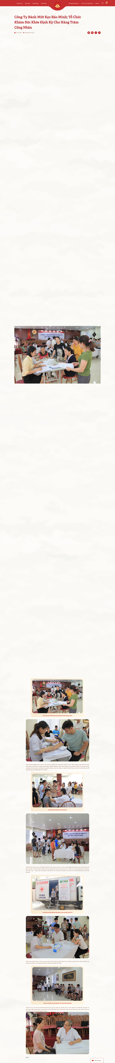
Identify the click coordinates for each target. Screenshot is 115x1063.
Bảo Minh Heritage (74, 3)
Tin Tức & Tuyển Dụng (87, 3)
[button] (88, 32)
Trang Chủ (19, 3)
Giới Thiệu (27, 3)
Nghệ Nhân (35, 3)
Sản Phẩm (43, 3)
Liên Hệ (97, 3)
